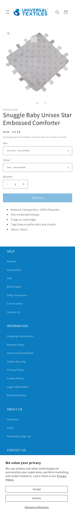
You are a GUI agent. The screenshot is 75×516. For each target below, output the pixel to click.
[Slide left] (29, 103)
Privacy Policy (15, 369)
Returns (11, 261)
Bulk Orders (14, 286)
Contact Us (13, 312)
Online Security (16, 361)
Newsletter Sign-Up (19, 436)
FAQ (9, 278)
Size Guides (14, 270)
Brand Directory (16, 395)
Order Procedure (17, 295)
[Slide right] (45, 103)
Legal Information (18, 386)
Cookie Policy (15, 378)
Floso (10, 427)
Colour (7, 160)
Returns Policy (15, 344)
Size (5, 143)
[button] (7, 12)
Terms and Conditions (20, 353)
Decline (36, 498)
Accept (37, 489)
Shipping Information (20, 336)
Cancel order (15, 303)
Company (13, 419)
